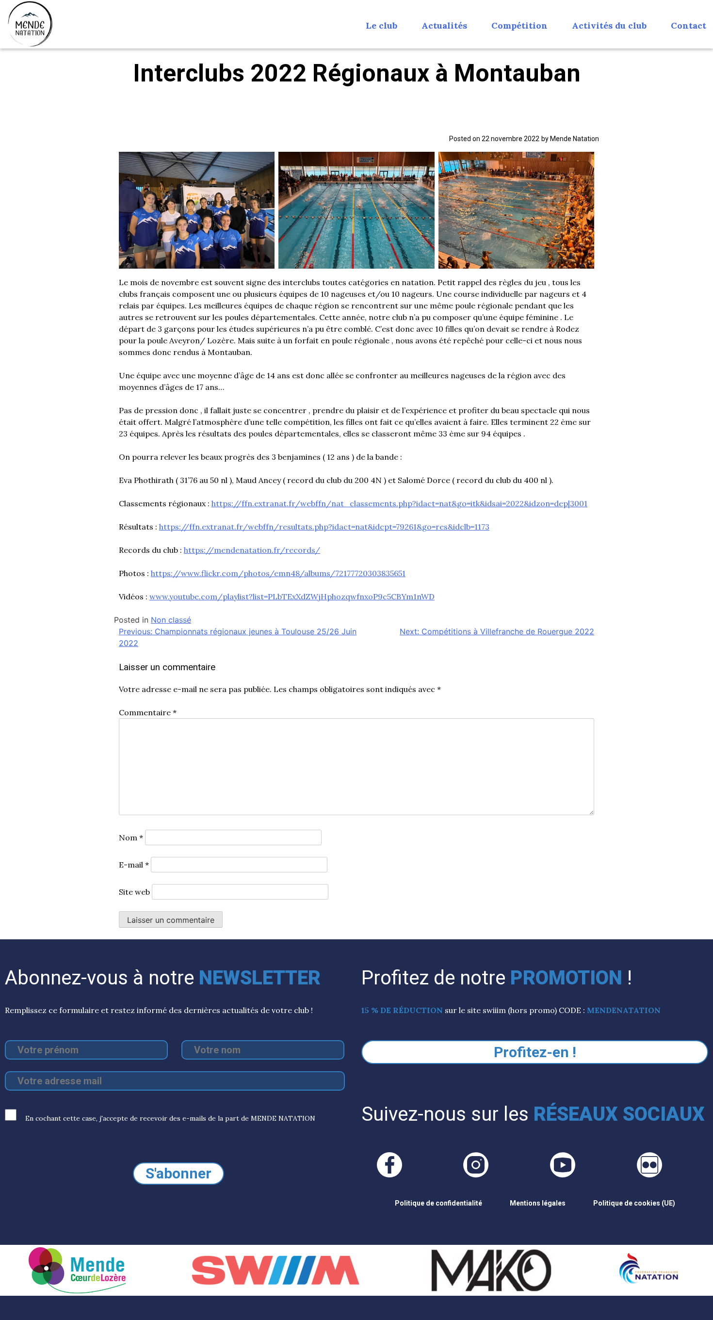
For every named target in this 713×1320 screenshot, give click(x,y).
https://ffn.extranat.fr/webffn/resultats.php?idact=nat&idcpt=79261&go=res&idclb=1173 (324, 526)
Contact (688, 25)
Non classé (171, 620)
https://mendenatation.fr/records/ (252, 550)
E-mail (134, 864)
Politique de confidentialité (438, 1203)
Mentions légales (538, 1203)
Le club (381, 25)
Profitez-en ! (535, 1052)
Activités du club (609, 25)
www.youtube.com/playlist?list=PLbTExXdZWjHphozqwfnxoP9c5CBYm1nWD (292, 596)
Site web (134, 892)
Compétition (519, 25)
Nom (131, 837)
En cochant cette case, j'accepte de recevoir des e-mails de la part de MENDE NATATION (169, 1118)
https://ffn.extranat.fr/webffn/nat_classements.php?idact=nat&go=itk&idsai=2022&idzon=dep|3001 (399, 503)
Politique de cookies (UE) (634, 1203)
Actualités (444, 25)
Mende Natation (574, 139)
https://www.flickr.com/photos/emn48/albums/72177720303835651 (278, 573)
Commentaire (148, 712)
